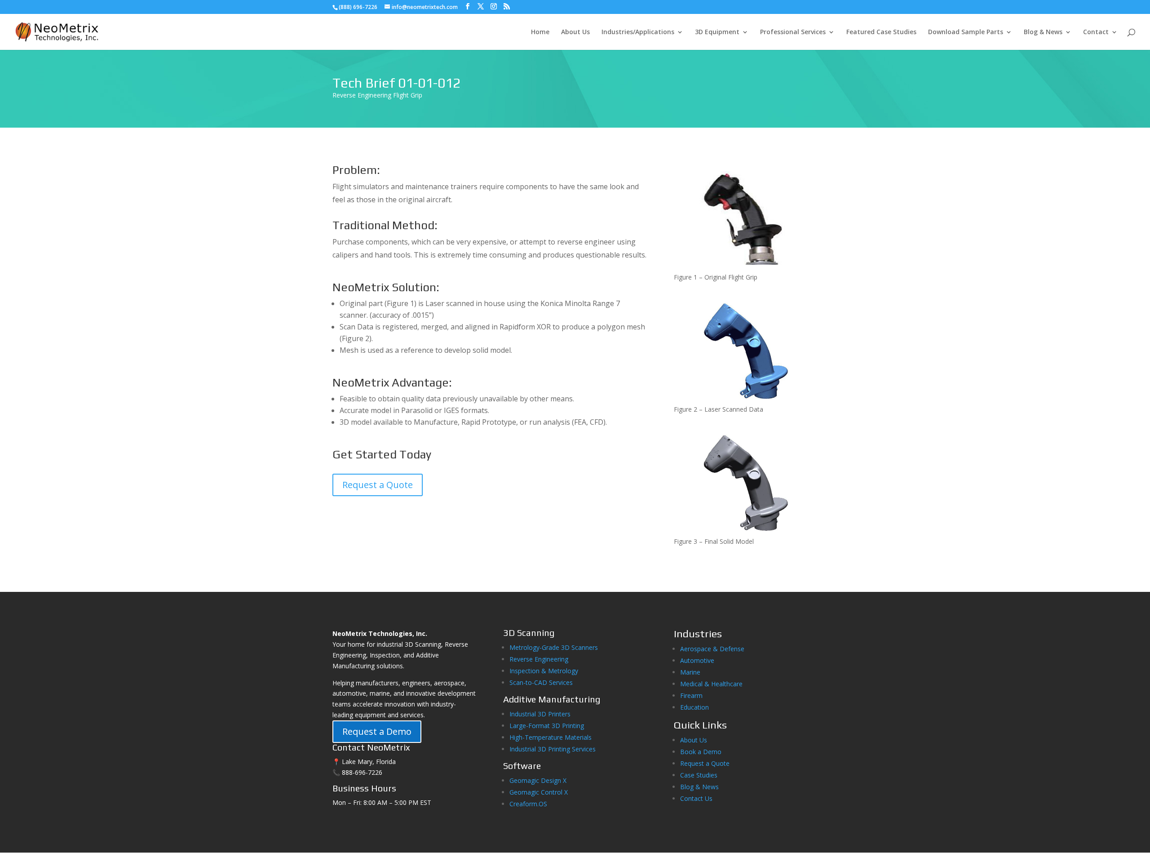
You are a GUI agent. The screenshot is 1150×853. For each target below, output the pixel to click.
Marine (690, 672)
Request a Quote (377, 485)
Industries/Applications (638, 32)
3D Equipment (717, 32)
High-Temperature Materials (550, 737)
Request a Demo (376, 731)
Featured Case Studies (881, 32)
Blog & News (1043, 32)
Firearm (692, 695)
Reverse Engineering (538, 659)
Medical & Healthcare (711, 684)
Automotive (697, 660)
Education (694, 707)
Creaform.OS (528, 804)
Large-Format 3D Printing (546, 725)
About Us (575, 32)
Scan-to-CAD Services (541, 682)
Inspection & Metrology (543, 670)
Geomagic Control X (538, 792)
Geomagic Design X (537, 780)
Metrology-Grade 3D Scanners (553, 647)
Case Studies (698, 775)
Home (540, 32)
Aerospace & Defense (712, 648)
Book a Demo (700, 751)
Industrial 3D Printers (540, 714)
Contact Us (696, 798)
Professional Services (793, 32)
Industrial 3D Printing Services (552, 749)
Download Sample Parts (965, 32)
